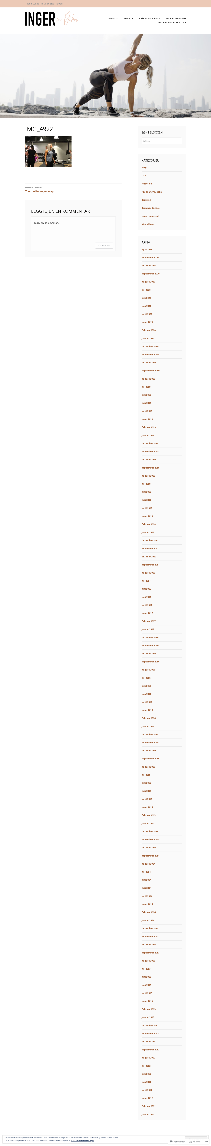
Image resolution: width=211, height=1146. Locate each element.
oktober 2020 (149, 265)
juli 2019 (146, 386)
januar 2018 (148, 532)
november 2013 (150, 936)
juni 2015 (146, 782)
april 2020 (147, 314)
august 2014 (148, 863)
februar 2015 (149, 815)
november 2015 (150, 742)
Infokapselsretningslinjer (82, 1140)
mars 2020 (147, 322)
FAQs (144, 167)
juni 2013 (146, 976)
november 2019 (150, 354)
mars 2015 (147, 807)
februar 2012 (149, 1106)
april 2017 (147, 605)
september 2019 (150, 370)
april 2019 (147, 410)
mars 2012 (147, 1098)
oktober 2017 (149, 556)
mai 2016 (146, 693)
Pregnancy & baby (152, 191)
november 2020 (150, 257)
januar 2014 (148, 920)
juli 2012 (146, 1065)
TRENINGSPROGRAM (176, 18)
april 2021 (147, 249)
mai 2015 (146, 790)
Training (146, 199)
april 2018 (147, 508)
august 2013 (148, 960)
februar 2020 (149, 330)
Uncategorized (150, 215)
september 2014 (150, 855)
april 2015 (147, 798)
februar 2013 (149, 1009)
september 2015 (150, 758)
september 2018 (150, 467)
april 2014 (147, 896)
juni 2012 (146, 1073)
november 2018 (150, 451)
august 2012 (148, 1057)
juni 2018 (146, 491)
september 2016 (150, 661)
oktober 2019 (149, 362)
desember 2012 (150, 1025)
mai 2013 (146, 984)
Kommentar (104, 245)
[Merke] (162, 140)
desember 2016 (150, 637)
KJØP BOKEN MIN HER (149, 18)
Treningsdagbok (151, 207)
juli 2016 (146, 677)
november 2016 (150, 645)
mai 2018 (146, 499)
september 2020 (150, 273)
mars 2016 (147, 710)
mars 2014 (147, 904)
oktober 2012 (149, 1041)
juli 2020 (146, 289)
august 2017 (148, 572)
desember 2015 (150, 734)
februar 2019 (149, 427)
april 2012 (147, 1089)
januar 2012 (148, 1114)
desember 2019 (150, 346)
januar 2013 (148, 1017)
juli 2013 (146, 968)
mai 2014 (146, 887)
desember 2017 (150, 540)
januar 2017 (148, 629)
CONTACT (128, 18)
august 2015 (148, 766)
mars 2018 (147, 516)
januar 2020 (148, 338)
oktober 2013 (149, 944)
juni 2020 (146, 297)
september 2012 (150, 1049)
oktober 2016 (149, 653)
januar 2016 (148, 726)
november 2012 (150, 1033)
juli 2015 (146, 774)
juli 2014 (146, 871)
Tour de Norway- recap (39, 189)
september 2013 (150, 952)
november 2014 (150, 839)
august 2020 (148, 281)
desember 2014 (150, 831)
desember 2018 (150, 443)
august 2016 (148, 669)
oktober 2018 (149, 459)
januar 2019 (148, 435)
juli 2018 (146, 483)
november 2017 (150, 548)
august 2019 (148, 378)
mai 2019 (146, 402)
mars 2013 (147, 1001)
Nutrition (147, 183)
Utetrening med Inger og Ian (170, 22)
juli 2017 (146, 580)
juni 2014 (146, 879)
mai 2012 (146, 1081)
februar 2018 (149, 524)
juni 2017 (146, 588)
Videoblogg (148, 224)
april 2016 (147, 701)
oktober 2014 (149, 847)
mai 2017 (146, 596)
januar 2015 (148, 823)
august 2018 (148, 475)
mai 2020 (146, 305)
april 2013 (147, 993)
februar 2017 (149, 621)
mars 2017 (147, 613)
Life (144, 175)
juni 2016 (146, 685)
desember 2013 (150, 928)
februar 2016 (149, 718)
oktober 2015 (149, 750)
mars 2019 (147, 419)
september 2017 (150, 564)
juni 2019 (146, 394)
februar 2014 (149, 912)
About (111, 18)
